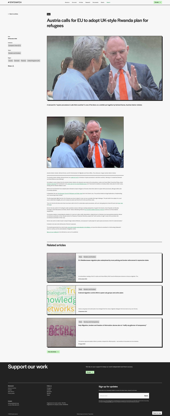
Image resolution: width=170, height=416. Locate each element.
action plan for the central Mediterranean (77, 184)
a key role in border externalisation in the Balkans (79, 227)
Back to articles (14, 14)
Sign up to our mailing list (53, 232)
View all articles (52, 352)
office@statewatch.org (13, 403)
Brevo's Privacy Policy (108, 401)
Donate (157, 2)
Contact (10, 390)
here (119, 203)
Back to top (157, 413)
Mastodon (49, 391)
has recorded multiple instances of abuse (94, 209)
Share (10, 66)
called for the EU (75, 177)
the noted (70, 193)
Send (146, 396)
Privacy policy (11, 393)
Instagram (49, 388)
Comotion (85, 414)
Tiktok (48, 395)
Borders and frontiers (14, 53)
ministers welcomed (51, 184)
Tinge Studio (90, 414)
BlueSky (49, 393)
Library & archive (12, 388)
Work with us (11, 391)
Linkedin (49, 390)
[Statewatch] (15, 2)
